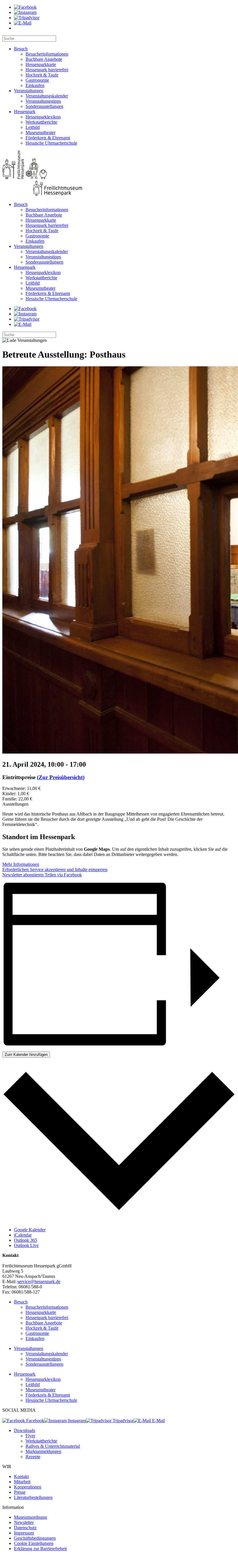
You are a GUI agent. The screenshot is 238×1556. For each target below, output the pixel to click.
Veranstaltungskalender (47, 95)
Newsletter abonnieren (23, 874)
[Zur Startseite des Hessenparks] (119, 173)
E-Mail (158, 1420)
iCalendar (23, 1234)
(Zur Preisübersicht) (60, 777)
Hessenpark (24, 111)
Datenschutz (25, 1527)
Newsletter (24, 1522)
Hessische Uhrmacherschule (51, 143)
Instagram (76, 1420)
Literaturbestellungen (33, 1497)
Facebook (34, 1420)
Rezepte (33, 1456)
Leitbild (33, 127)
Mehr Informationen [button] (20, 864)
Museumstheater (40, 132)
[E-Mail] (22, 22)
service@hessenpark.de (38, 1281)
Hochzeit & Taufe (42, 74)
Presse (20, 1492)
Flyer (30, 1435)
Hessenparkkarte (41, 64)
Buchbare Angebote (44, 59)
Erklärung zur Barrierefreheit (40, 1548)
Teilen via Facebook (63, 874)
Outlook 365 (25, 1240)
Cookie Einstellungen (33, 1543)
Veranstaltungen (28, 90)
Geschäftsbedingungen (35, 1538)
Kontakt (21, 1476)
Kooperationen (27, 1486)
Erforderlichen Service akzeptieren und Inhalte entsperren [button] (54, 869)
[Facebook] (25, 7)
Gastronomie (37, 80)
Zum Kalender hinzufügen (26, 1054)
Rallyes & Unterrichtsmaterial (53, 1446)
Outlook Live (26, 1245)
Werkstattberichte (41, 122)
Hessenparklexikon (43, 116)
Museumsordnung (30, 1517)
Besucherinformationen (47, 53)
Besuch (21, 48)
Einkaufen (35, 85)
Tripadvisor (122, 1420)
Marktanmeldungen (43, 1451)
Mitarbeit (22, 1481)
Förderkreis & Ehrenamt (48, 137)
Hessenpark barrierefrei (47, 69)
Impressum (24, 1532)
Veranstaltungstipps (43, 101)
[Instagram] (25, 12)
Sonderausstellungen (44, 106)
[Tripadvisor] (26, 17)
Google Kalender (30, 1229)
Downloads (24, 1430)
